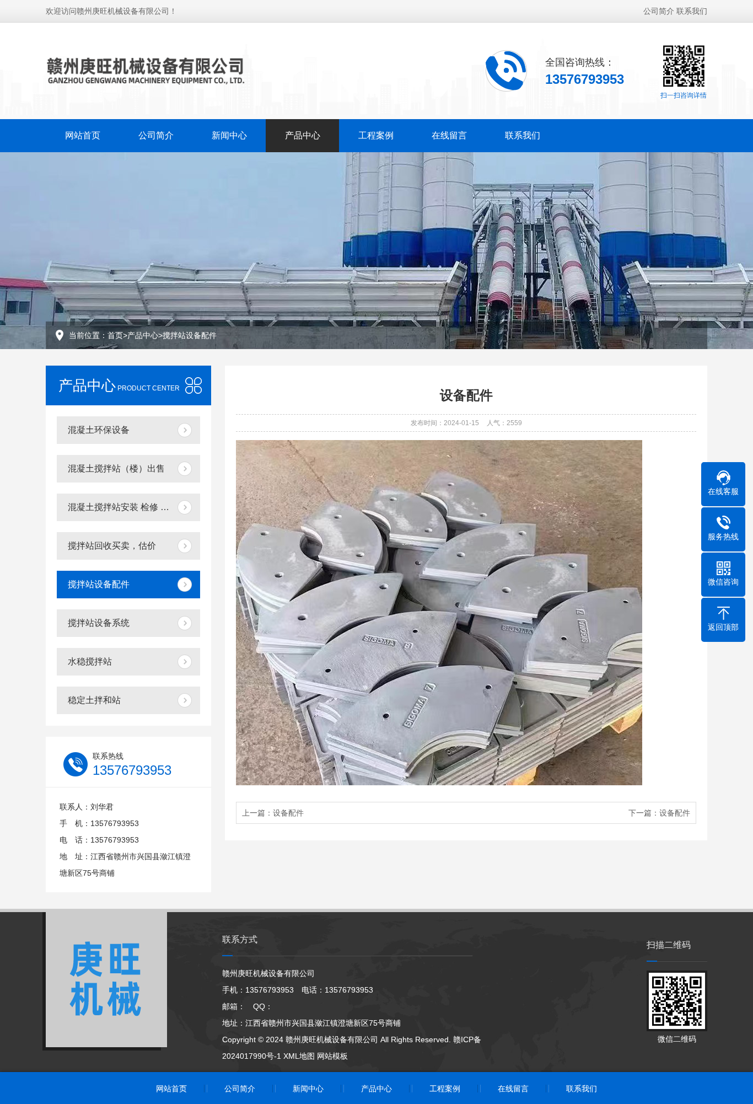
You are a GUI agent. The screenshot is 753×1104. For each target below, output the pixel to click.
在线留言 (449, 135)
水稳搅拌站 (90, 661)
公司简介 (658, 11)
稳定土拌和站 (94, 700)
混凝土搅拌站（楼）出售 (116, 468)
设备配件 (288, 812)
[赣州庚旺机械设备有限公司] (151, 70)
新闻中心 (229, 135)
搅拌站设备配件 (190, 335)
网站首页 (82, 135)
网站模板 (332, 1056)
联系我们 (691, 11)
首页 (115, 335)
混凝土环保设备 (99, 430)
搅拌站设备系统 (99, 623)
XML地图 (299, 1056)
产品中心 (302, 135)
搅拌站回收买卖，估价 (112, 545)
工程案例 (376, 135)
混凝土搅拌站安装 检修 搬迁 (123, 507)
